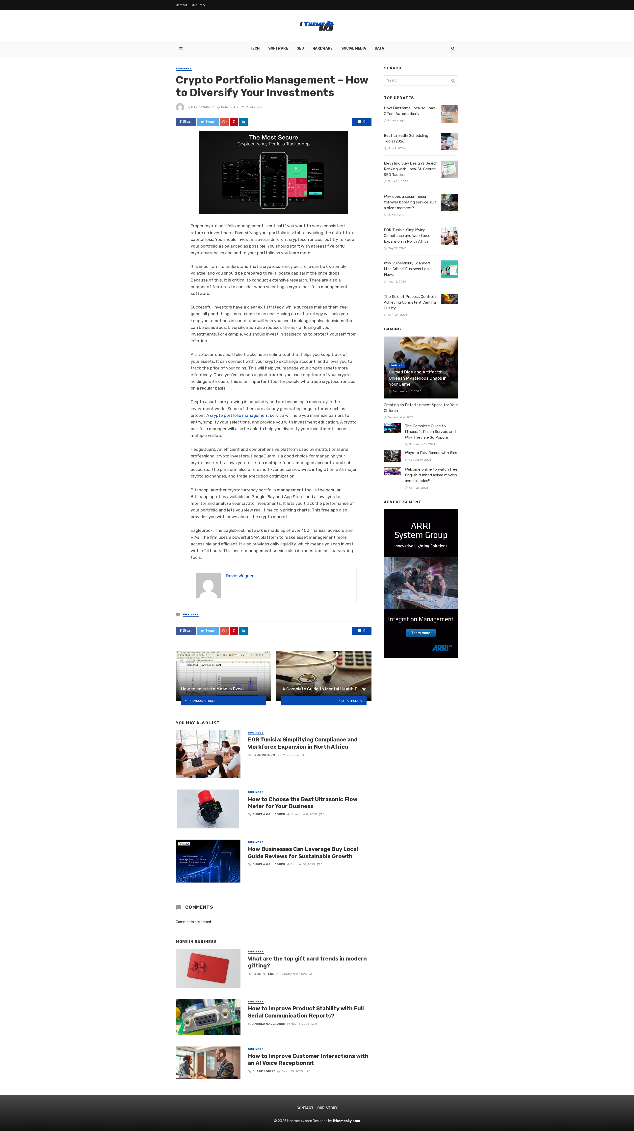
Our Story (199, 5)
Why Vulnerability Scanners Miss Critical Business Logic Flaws (407, 269)
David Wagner (203, 107)
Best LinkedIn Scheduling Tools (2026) (406, 138)
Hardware (323, 48)
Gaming (397, 365)
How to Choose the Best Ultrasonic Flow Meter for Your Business (302, 802)
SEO (300, 48)
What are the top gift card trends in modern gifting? (307, 962)
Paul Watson (263, 755)
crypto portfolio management (239, 415)
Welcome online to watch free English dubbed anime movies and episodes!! (431, 475)
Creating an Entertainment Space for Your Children (421, 408)
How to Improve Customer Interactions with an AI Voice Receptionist (308, 1059)
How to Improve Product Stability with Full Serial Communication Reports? (306, 1011)
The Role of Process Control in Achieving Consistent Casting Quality (411, 302)
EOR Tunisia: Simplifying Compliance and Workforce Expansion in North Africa (303, 743)
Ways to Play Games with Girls (431, 453)
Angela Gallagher (268, 814)
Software (278, 48)
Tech (255, 48)
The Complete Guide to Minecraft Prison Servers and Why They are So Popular (430, 432)
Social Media (353, 48)
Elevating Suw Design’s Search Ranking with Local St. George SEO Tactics (411, 169)
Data (379, 48)
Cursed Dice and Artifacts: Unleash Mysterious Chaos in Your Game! (418, 378)
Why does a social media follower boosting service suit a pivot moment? (410, 202)
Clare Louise (263, 1071)
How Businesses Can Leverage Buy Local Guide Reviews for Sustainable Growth (303, 852)
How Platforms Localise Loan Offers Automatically (409, 111)
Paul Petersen (265, 974)
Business (184, 68)
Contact (181, 5)
